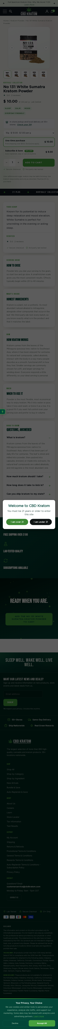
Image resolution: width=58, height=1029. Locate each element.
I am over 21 (17, 522)
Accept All (42, 1023)
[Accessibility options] (2, 411)
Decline (15, 1023)
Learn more (39, 1016)
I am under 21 (41, 522)
